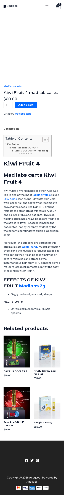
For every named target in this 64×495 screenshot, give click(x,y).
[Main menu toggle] (46, 6)
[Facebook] (26, 460)
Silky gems (10, 199)
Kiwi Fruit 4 (13, 144)
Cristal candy (30, 246)
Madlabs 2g (32, 286)
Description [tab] (11, 128)
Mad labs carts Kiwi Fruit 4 (25, 147)
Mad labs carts (13, 86)
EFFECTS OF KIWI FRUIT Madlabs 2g (32, 151)
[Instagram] (37, 460)
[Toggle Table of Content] (44, 140)
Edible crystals (42, 195)
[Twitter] (32, 460)
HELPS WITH (27, 153)
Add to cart (25, 105)
